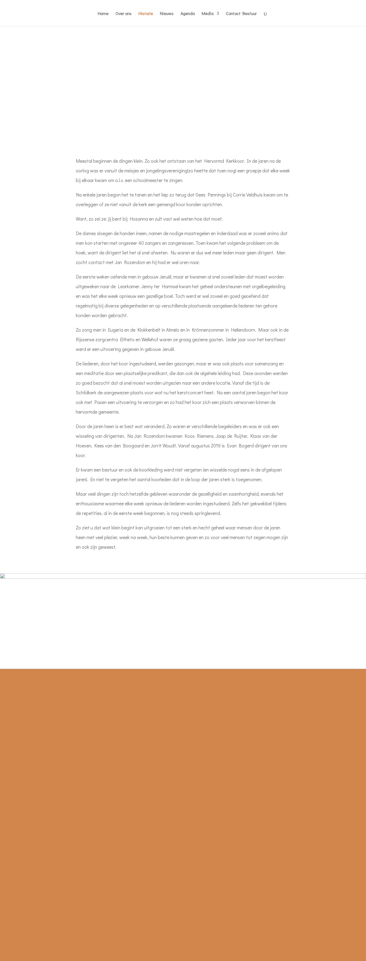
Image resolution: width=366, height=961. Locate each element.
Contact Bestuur (241, 14)
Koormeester (64, 737)
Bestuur (59, 727)
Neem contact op (277, 717)
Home (103, 14)
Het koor (60, 717)
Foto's (196, 717)
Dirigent (59, 746)
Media (208, 14)
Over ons (123, 14)
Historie (146, 14)
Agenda (188, 14)
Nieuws (167, 14)
